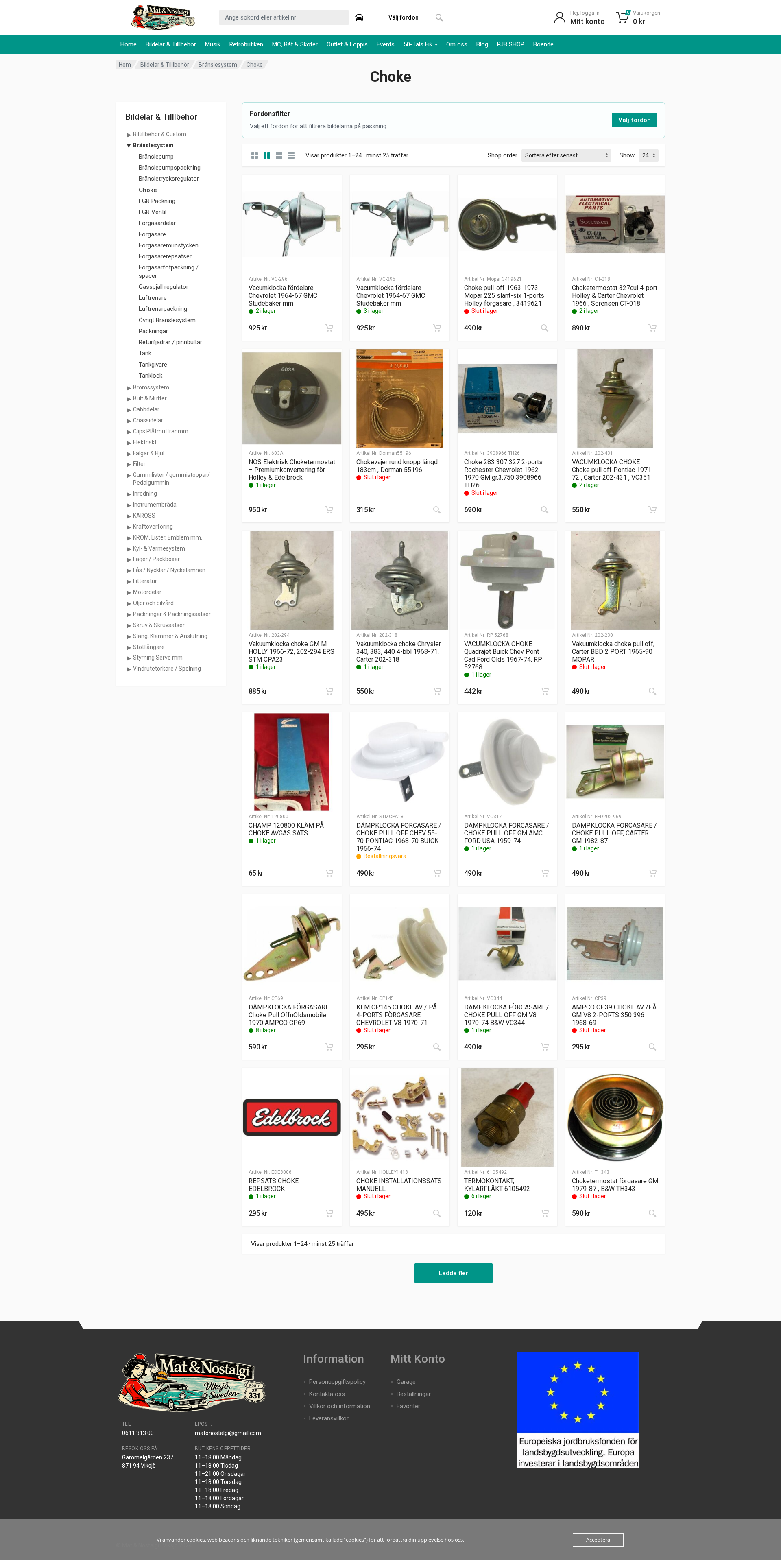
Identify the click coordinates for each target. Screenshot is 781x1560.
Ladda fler (453, 1273)
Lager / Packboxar (156, 559)
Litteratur (145, 581)
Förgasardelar (157, 223)
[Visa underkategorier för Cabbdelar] (129, 409)
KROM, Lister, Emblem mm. (167, 537)
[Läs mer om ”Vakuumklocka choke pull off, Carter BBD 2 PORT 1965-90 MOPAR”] (652, 691)
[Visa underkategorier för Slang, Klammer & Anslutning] (129, 636)
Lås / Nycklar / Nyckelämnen (169, 570)
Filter (139, 464)
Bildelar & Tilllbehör (171, 44)
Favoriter (408, 1406)
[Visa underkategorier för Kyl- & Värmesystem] (129, 549)
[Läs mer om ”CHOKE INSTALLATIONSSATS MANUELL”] (437, 1213)
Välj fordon (634, 120)
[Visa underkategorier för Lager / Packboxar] (129, 559)
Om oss (456, 44)
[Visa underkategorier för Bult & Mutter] (129, 398)
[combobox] (284, 17)
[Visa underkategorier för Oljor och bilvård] (129, 603)
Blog (482, 44)
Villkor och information (339, 1406)
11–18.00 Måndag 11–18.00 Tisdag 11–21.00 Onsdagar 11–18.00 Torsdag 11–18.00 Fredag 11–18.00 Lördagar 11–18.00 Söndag (220, 1482)
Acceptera (598, 1539)
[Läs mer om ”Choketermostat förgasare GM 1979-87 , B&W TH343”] (652, 1213)
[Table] (291, 155)
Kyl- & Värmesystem (159, 548)
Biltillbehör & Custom (159, 134)
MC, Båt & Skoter (295, 44)
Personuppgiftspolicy (337, 1381)
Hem (125, 64)
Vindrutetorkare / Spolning (167, 668)
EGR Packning (157, 201)
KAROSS (144, 515)
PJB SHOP (510, 44)
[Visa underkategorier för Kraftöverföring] (129, 527)
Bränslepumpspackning (170, 167)
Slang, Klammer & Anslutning (170, 636)
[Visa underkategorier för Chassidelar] (129, 420)
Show (627, 155)
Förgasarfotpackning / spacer (169, 271)
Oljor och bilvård (153, 603)
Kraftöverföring (153, 526)
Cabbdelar (146, 409)
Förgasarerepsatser (165, 256)
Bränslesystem (218, 64)
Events (386, 44)
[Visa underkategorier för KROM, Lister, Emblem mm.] (129, 538)
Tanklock (150, 375)
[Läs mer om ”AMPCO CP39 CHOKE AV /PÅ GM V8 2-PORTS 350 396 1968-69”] (652, 1047)
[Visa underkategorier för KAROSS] (129, 516)
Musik (212, 44)
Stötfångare (149, 647)
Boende (543, 44)
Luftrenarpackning (163, 308)
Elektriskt (145, 442)
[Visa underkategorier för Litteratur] (129, 581)
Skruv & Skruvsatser (159, 625)
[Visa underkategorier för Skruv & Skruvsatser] (129, 625)
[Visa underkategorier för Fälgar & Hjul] (129, 453)
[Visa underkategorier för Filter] (129, 464)
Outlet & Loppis (347, 44)
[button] (329, 328)
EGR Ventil (152, 212)
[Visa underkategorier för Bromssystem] (129, 388)
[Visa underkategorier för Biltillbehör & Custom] (129, 134)
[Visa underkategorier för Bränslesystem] (129, 145)
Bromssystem (151, 387)
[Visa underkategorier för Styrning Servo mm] (129, 658)
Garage (406, 1381)
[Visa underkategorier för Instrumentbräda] (129, 505)
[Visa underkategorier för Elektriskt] (129, 442)
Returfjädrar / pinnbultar (170, 342)
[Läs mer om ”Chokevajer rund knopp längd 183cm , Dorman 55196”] (437, 510)
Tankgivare (153, 364)
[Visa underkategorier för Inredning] (129, 494)
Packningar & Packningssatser (172, 614)
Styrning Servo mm (158, 657)
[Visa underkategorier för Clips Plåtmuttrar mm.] (129, 431)
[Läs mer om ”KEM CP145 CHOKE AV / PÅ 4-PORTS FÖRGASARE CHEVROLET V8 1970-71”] (437, 1047)
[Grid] (255, 155)
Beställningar (414, 1394)
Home (128, 44)
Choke (148, 190)
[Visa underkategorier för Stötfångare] (129, 647)
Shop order (502, 155)
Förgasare (152, 234)
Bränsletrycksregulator (169, 178)
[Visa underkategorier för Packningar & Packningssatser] (129, 614)
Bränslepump (156, 156)
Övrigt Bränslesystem (167, 320)
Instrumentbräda (155, 504)
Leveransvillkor (329, 1418)
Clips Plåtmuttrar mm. (161, 431)
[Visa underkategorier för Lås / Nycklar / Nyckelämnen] (129, 570)
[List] (279, 155)
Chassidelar (148, 420)
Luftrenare (153, 298)
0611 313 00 (138, 1433)
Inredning (145, 493)
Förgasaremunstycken (169, 245)
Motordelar (147, 592)
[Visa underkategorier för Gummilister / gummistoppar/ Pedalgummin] (129, 475)
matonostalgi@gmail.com (228, 1433)
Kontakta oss (327, 1394)
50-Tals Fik (418, 44)
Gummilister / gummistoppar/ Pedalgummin (171, 479)
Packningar (153, 331)
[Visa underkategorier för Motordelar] (129, 592)
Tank (145, 353)
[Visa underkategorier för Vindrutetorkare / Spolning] (129, 669)
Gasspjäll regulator (163, 287)
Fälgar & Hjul (148, 453)
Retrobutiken (246, 44)
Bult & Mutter (150, 398)
